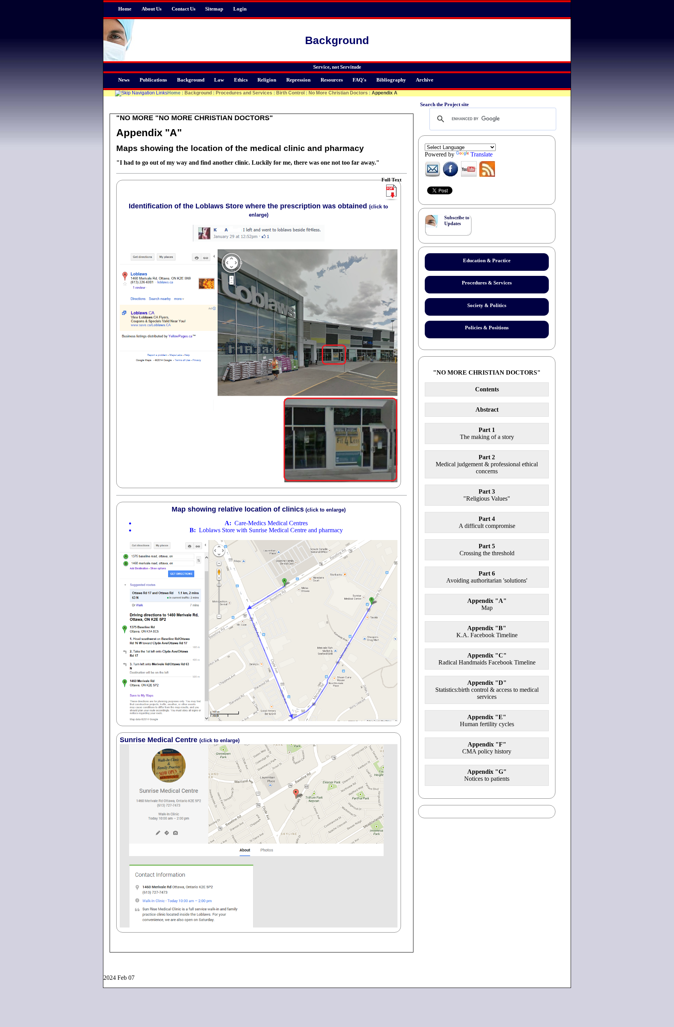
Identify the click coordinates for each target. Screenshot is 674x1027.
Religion (266, 80)
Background (190, 80)
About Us (151, 9)
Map (487, 604)
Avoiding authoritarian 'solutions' (486, 577)
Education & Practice (487, 260)
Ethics (241, 80)
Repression (298, 80)
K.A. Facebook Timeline (487, 631)
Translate (481, 154)
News (123, 80)
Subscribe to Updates (456, 220)
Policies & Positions (487, 327)
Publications (153, 80)
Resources (332, 80)
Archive (424, 80)
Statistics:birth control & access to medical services (487, 689)
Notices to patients (486, 775)
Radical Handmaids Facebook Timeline (487, 659)
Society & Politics (486, 305)
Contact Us (183, 9)
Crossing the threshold (486, 549)
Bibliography (391, 80)
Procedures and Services (244, 93)
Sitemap (214, 9)
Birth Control (290, 93)
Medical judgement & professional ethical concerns (487, 464)
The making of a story (487, 433)
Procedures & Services (487, 283)
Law (219, 80)
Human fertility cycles (487, 720)
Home (124, 9)
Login (240, 9)
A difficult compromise (487, 522)
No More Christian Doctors (338, 93)
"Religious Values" (486, 495)
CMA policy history (486, 748)
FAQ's (359, 80)
